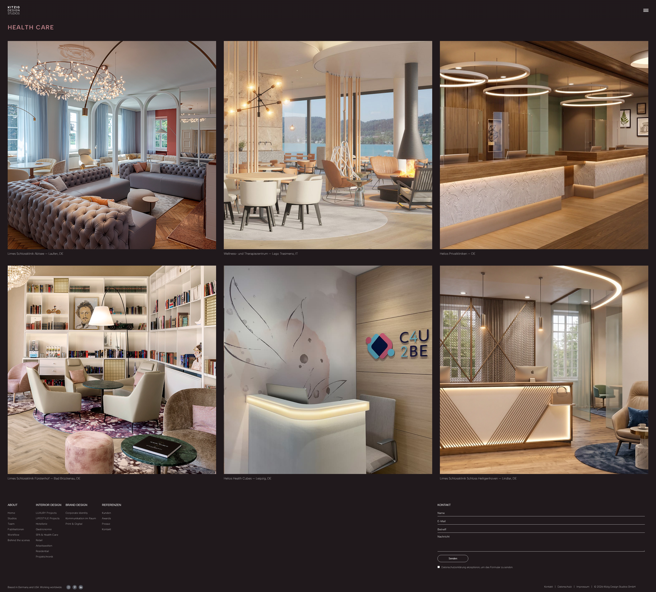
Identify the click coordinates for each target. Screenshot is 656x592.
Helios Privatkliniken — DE (457, 254)
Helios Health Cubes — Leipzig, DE (247, 478)
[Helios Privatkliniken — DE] (544, 145)
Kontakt (548, 586)
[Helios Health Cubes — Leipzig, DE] (328, 370)
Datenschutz (565, 586)
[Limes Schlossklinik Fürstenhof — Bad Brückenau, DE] (112, 370)
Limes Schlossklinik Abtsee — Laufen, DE (35, 254)
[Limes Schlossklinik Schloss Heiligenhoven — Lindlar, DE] (544, 370)
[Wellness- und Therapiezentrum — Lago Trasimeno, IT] (328, 145)
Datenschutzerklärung (453, 567)
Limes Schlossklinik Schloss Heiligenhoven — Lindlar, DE (478, 478)
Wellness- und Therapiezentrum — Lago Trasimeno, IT (261, 254)
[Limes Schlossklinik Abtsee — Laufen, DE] (112, 145)
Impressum (583, 586)
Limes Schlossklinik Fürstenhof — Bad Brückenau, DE (44, 478)
